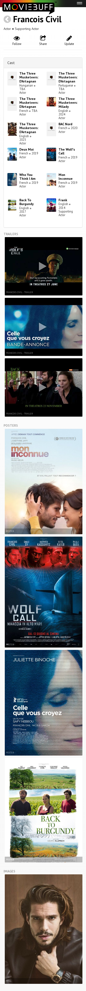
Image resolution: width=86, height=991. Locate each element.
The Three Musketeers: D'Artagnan (28, 77)
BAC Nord (65, 124)
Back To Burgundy (26, 202)
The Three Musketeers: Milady (68, 103)
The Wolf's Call (67, 151)
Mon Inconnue (66, 177)
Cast (11, 62)
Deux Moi (26, 149)
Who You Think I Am (27, 177)
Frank (63, 200)
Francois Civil (37, 19)
